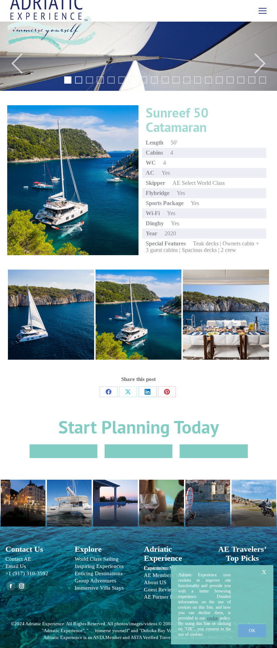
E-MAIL (138, 451)
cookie (212, 618)
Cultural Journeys (23, 499)
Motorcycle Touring (254, 499)
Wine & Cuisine (161, 499)
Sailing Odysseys (69, 499)
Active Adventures (207, 499)
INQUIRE (63, 451)
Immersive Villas (115, 499)
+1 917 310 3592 (213, 451)
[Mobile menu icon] (262, 11)
